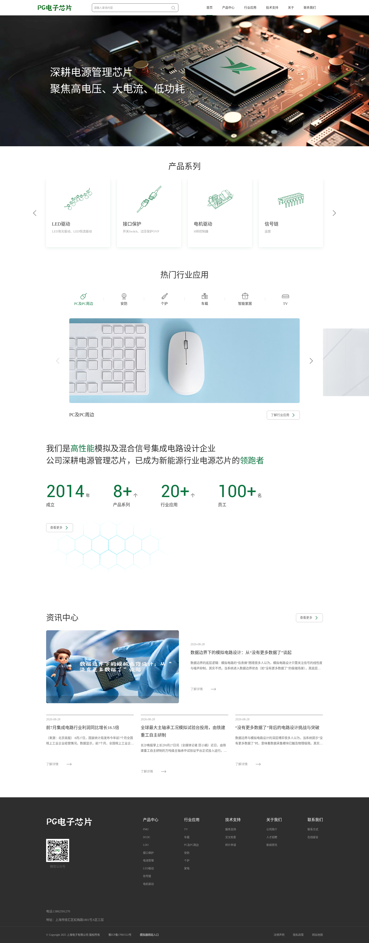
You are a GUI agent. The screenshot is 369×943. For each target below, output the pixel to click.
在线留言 (313, 837)
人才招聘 (271, 837)
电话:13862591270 (58, 911)
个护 (186, 860)
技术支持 (272, 7)
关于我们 (274, 820)
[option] (184, 80)
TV (186, 829)
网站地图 (317, 934)
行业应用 (250, 7)
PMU (146, 829)
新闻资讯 (271, 845)
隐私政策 (298, 934)
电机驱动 (148, 884)
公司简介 (271, 829)
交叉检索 (230, 837)
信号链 (147, 876)
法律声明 (279, 934)
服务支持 (230, 829)
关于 (291, 7)
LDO (146, 845)
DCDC (146, 837)
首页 (209, 7)
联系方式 (313, 829)
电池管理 (148, 860)
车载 (186, 837)
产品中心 (228, 7)
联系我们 (310, 7)
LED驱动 (148, 868)
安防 (186, 852)
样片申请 (230, 845)
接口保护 (148, 852)
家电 (186, 868)
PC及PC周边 (191, 845)
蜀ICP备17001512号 (119, 934)
